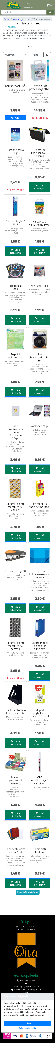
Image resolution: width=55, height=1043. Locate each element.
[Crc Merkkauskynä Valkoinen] (39, 762)
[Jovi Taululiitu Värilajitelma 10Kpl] (39, 488)
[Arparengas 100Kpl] (15, 270)
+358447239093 (27, 980)
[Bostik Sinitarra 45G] (15, 134)
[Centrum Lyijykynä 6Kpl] (15, 206)
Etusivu (6, 19)
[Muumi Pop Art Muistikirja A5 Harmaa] (15, 627)
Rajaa (35, 54)
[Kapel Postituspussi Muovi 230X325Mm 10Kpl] (15, 410)
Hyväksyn (27, 1023)
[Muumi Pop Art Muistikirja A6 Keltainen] (15, 488)
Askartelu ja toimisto (22, 19)
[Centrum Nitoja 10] (15, 555)
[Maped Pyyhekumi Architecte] (15, 762)
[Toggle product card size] (47, 54)
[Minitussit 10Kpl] (39, 270)
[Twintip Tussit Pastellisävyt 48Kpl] (39, 70)
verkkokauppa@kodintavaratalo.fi (26, 986)
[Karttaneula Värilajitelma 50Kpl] (39, 206)
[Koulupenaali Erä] (15, 70)
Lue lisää (28, 46)
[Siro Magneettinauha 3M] (39, 339)
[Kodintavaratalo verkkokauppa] (14, 5)
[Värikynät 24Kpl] (39, 410)
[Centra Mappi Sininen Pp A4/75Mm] (39, 627)
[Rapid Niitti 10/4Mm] (39, 833)
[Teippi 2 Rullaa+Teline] (15, 339)
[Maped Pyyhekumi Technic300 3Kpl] (39, 694)
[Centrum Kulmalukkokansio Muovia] (39, 555)
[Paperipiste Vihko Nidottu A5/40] (15, 833)
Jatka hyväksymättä (27, 1028)
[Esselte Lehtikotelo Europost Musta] (15, 694)
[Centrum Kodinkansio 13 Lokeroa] (39, 134)
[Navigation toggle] (3, 5)
